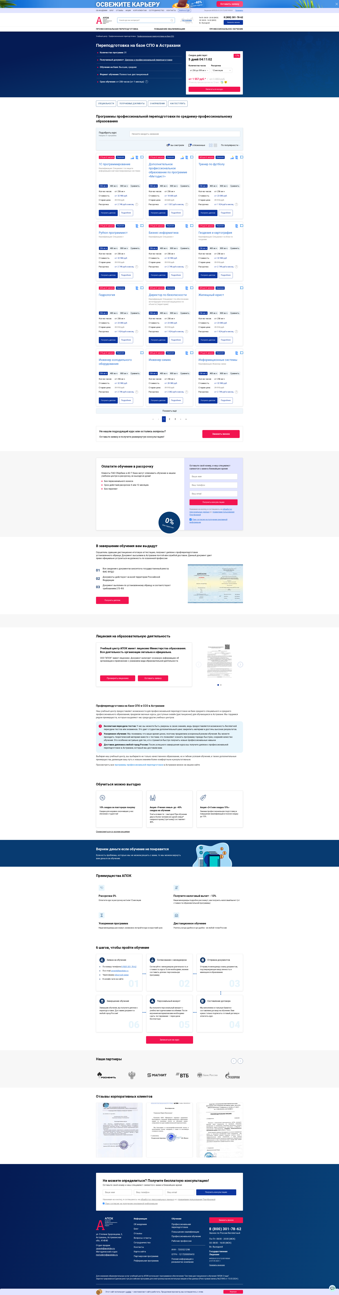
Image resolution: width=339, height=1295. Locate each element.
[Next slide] (240, 664)
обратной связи (122, 975)
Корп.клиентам (140, 10)
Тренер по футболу (211, 164)
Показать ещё (169, 411)
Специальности (106, 103)
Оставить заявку (153, 678)
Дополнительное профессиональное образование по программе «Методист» (168, 170)
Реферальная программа (146, 1260)
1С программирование (114, 164)
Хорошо (233, 1292)
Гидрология (107, 295)
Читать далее (105, 1153)
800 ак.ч (124, 186)
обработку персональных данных (157, 1199)
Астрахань (187, 20)
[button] (218, 685)
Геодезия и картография (215, 232)
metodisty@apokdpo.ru (107, 1255)
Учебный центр (101, 36)
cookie (128, 1292)
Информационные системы (218, 359)
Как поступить (177, 103)
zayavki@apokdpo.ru (119, 971)
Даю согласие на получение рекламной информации (131, 1203)
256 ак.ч (103, 186)
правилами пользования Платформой (196, 1199)
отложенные (198, 145)
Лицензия (120, 157)
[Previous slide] (198, 664)
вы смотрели (177, 145)
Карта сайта (140, 1251)
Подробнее (126, 213)
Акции (128, 10)
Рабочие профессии (181, 1241)
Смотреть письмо (119, 1118)
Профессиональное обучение (226, 29)
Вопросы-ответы (142, 1238)
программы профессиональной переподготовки (139, 765)
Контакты (171, 10)
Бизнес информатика (164, 232)
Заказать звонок (233, 22)
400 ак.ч (113, 186)
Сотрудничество (156, 10)
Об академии (101, 10)
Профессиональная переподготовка (117, 29)
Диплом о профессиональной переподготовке (148, 60)
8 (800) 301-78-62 (233, 17)
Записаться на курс (214, 89)
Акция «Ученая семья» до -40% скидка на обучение (166, 809)
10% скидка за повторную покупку (117, 807)
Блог (112, 10)
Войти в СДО (184, 10)
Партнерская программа (146, 1256)
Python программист (113, 232)
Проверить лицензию (118, 678)
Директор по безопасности (168, 295)
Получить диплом (108, 213)
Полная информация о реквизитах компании (182, 1260)
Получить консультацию (213, 502)
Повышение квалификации (169, 29)
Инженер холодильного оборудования (115, 362)
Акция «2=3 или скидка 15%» (214, 807)
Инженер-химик (160, 359)
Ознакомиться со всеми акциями (113, 831)
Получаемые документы (132, 103)
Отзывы (119, 10)
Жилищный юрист (211, 295)
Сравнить (135, 186)
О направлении (157, 103)
